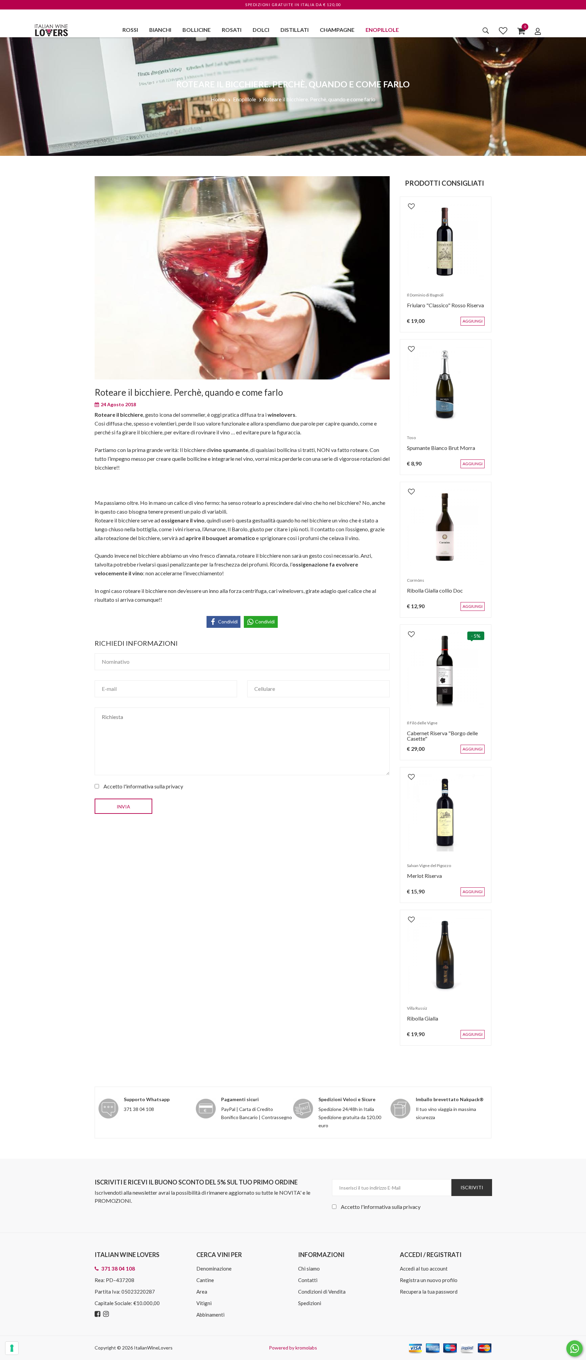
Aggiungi (477, 325)
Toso (408, 441)
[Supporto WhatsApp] (574, 1350)
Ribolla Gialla (419, 1021)
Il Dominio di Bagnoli (422, 298)
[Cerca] (486, 30)
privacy (174, 786)
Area (201, 1292)
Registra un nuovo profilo (428, 1280)
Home (218, 99)
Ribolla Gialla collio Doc (432, 594)
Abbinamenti (210, 1315)
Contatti (307, 1280)
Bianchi (160, 29)
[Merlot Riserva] (446, 813)
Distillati (294, 29)
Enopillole (382, 29)
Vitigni (204, 1303)
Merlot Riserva (421, 879)
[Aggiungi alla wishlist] (408, 203)
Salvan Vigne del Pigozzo (426, 868)
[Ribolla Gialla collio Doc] (446, 528)
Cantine (205, 1280)
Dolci (261, 29)
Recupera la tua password (428, 1292)
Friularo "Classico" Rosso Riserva (442, 308)
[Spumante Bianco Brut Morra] (446, 385)
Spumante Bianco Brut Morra (438, 451)
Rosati (231, 29)
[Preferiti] (503, 30)
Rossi (130, 29)
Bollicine (196, 29)
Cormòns (412, 583)
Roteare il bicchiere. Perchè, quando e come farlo (319, 99)
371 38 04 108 (139, 1109)
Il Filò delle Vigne (419, 726)
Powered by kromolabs (293, 1348)
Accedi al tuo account (424, 1268)
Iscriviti (472, 1187)
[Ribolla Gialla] (446, 955)
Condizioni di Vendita (322, 1292)
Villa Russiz (414, 1011)
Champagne (337, 29)
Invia (123, 806)
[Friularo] (446, 242)
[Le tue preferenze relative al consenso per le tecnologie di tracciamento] (11, 1348)
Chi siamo (309, 1268)
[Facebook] (98, 1314)
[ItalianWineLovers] (51, 29)
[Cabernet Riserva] (446, 670)
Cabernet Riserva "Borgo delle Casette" (439, 739)
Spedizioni (309, 1303)
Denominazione (214, 1268)
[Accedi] (538, 31)
